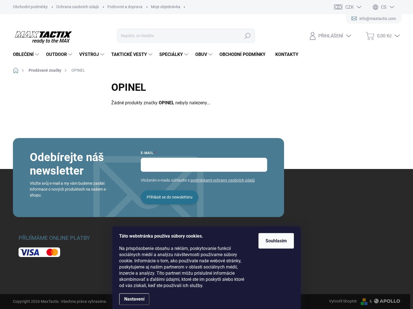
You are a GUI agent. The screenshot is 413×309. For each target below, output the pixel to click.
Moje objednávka (165, 6)
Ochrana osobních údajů (77, 6)
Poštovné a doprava (124, 6)
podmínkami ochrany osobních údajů (222, 180)
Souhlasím (276, 240)
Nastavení (134, 299)
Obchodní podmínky (30, 6)
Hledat (247, 35)
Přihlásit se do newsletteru (169, 197)
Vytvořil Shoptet (343, 301)
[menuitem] (26, 54)
